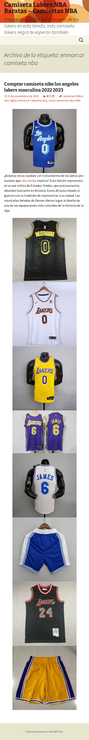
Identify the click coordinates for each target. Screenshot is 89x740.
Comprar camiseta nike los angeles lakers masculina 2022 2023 (41, 87)
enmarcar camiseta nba (32, 100)
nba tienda (28, 180)
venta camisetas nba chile (64, 100)
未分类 (50, 96)
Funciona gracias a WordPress (44, 731)
